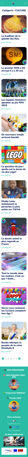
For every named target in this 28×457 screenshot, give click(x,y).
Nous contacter (14, 417)
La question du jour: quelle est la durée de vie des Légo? (13, 169)
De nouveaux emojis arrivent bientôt (12, 136)
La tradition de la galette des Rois (11, 37)
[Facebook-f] (14, 427)
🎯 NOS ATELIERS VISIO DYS (14, 376)
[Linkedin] (17, 427)
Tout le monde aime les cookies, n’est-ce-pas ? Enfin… (13, 276)
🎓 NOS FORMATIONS (14, 370)
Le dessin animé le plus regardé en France (11, 241)
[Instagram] (10, 427)
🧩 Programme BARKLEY (14, 393)
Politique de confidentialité (14, 430)
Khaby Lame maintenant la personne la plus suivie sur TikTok (10, 205)
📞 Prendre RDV (14, 398)
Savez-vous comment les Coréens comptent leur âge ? (13, 310)
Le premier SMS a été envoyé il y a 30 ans (13, 69)
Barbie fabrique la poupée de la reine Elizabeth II (11, 345)
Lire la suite (5, 42)
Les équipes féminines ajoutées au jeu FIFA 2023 (13, 102)
